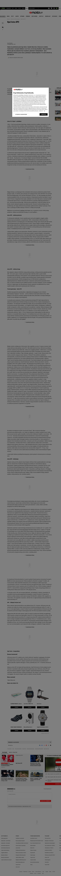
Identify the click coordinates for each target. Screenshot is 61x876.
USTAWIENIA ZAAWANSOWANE (21, 114)
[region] (30, 102)
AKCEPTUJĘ (43, 114)
